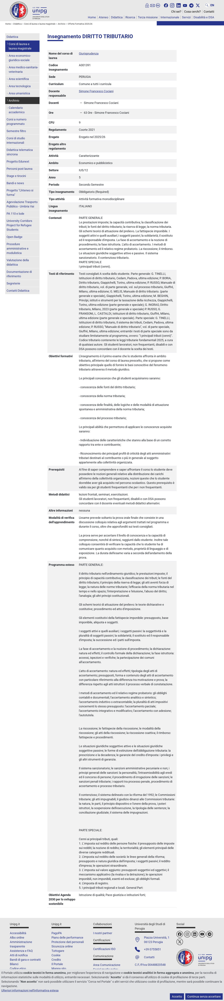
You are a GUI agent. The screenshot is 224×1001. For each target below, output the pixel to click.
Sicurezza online (62, 946)
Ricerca (130, 17)
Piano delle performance (67, 937)
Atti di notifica (19, 955)
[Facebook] (166, 5)
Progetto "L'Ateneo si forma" (20, 192)
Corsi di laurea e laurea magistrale (20, 46)
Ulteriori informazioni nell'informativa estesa (30, 990)
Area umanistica (19, 93)
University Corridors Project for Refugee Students (19, 225)
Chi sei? (176, 11)
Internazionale (170, 17)
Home (92, 17)
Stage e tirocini (16, 176)
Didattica (117, 17)
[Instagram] (172, 5)
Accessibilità (18, 933)
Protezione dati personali (67, 942)
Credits (56, 959)
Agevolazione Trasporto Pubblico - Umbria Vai (22, 204)
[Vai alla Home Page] (29, 10)
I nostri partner (102, 933)
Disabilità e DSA (203, 17)
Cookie (56, 955)
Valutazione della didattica (18, 262)
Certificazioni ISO (104, 949)
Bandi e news (15, 183)
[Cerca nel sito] (207, 5)
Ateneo (103, 17)
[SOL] (158, 5)
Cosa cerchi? (192, 11)
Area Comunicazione (106, 965)
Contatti (209, 11)
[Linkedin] (178, 5)
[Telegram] (191, 5)
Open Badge (14, 237)
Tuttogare (57, 950)
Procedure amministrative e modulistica (18, 248)
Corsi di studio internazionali (16, 140)
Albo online (17, 937)
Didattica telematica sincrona (20, 152)
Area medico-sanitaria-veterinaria (23, 69)
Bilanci (14, 964)
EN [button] (212, 5)
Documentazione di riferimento (19, 274)
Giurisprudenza (89, 53)
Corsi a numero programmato (16, 122)
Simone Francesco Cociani (96, 91)
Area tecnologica (20, 86)
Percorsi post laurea (19, 168)
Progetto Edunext (18, 161)
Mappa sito (58, 968)
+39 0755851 (152, 949)
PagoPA (56, 933)
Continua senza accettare (204, 996)
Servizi (186, 17)
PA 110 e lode (15, 213)
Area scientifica (19, 79)
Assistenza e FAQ (21, 950)
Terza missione (148, 17)
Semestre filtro (16, 131)
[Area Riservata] (147, 5)
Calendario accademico (17, 110)
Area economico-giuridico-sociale (20, 58)
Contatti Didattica (18, 290)
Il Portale (57, 964)
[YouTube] (185, 5)
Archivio (14, 100)
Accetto (177, 996)
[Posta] (152, 5)
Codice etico (18, 968)
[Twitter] (198, 5)
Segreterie (13, 283)
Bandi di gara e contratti (25, 959)
